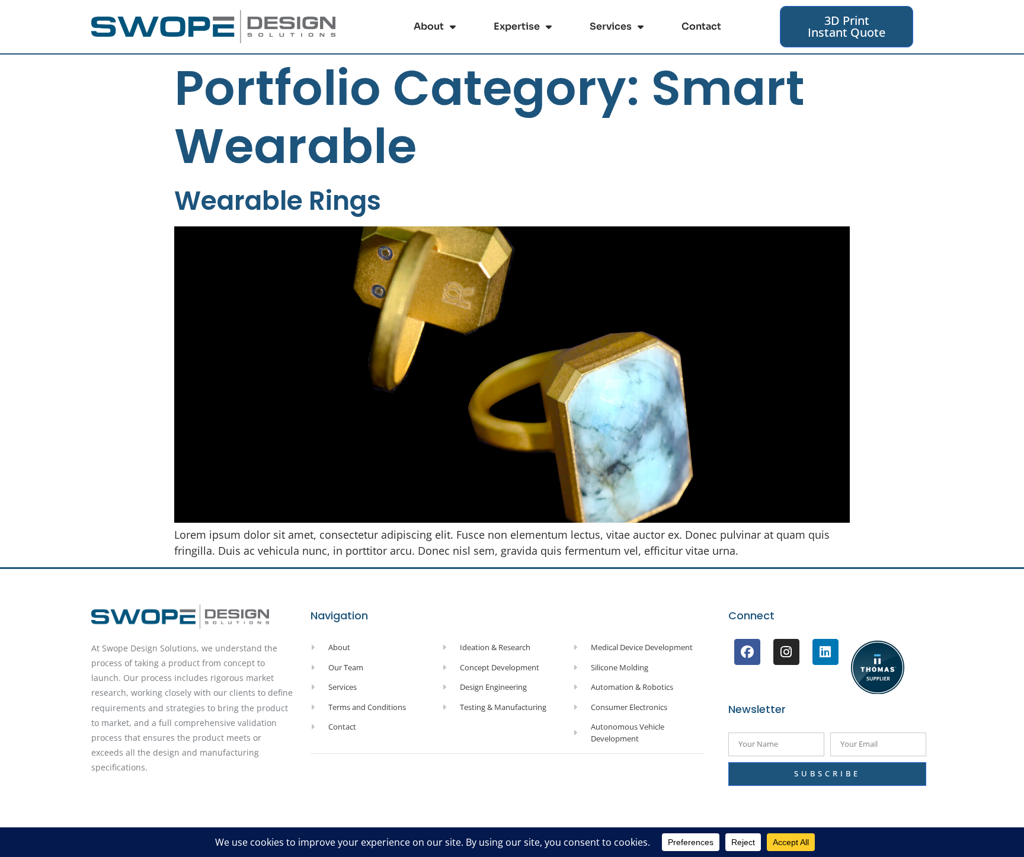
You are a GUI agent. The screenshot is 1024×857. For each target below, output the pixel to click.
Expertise (517, 26)
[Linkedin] (825, 652)
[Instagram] (786, 652)
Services (611, 26)
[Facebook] (747, 652)
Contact (701, 26)
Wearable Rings (277, 201)
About (429, 26)
